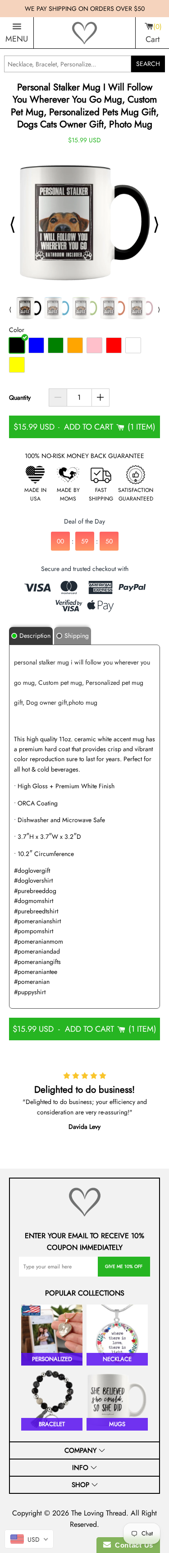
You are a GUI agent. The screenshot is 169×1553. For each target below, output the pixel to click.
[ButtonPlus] (100, 397)
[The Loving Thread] (84, 33)
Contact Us (132, 1545)
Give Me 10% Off (123, 1266)
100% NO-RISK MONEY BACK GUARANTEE (84, 455)
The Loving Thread (98, 1513)
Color (16, 329)
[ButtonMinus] (58, 397)
